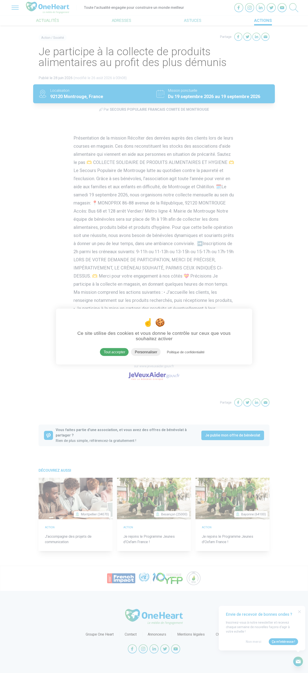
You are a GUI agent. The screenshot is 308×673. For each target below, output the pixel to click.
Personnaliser (146, 352)
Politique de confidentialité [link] (186, 352)
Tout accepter (114, 352)
